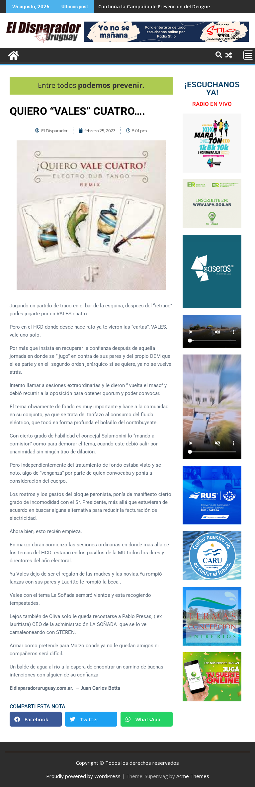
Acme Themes (192, 776)
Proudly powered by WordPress (83, 776)
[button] (36, 719)
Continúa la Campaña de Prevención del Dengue (154, 6)
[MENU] (248, 55)
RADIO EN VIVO (212, 104)
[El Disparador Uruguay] (13, 54)
